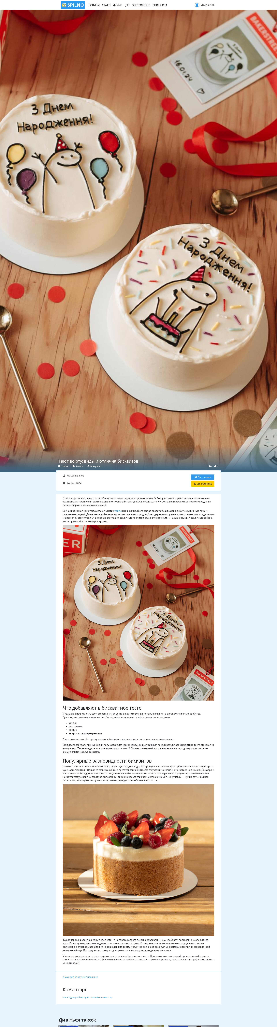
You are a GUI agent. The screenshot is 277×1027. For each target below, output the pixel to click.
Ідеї (127, 5)
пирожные (92, 977)
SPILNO (75, 5)
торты (118, 510)
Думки (117, 5)
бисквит (69, 977)
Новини (94, 5)
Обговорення (141, 5)
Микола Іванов (75, 475)
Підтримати (204, 477)
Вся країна (95, 466)
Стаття (64, 466)
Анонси (79, 466)
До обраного (204, 483)
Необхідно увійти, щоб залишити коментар (87, 997)
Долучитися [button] (207, 4)
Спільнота (160, 5)
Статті (106, 5)
